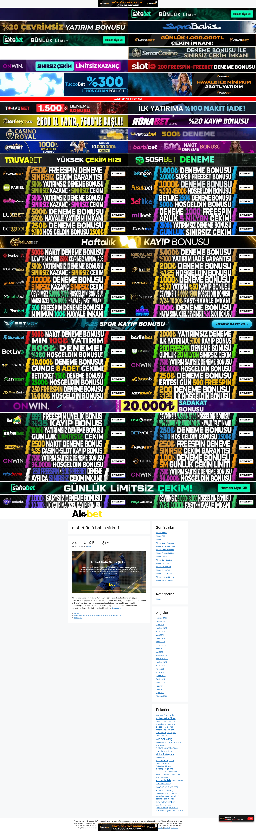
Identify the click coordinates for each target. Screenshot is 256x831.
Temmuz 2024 (162, 659)
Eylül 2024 (160, 652)
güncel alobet (162, 807)
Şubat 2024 (161, 676)
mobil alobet (117, 615)
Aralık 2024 (160, 642)
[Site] (64, 173)
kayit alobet (173, 808)
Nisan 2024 (160, 669)
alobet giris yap (161, 735)
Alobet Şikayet (172, 793)
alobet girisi (171, 733)
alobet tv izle (163, 780)
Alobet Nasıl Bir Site (163, 766)
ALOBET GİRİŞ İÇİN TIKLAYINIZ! (128, 99)
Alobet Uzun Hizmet (164, 574)
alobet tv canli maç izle (162, 777)
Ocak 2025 (160, 638)
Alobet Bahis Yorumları (165, 550)
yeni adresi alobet (175, 810)
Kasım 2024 (161, 645)
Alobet (76, 613)
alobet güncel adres (161, 745)
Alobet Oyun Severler (164, 563)
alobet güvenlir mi (164, 751)
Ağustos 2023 (161, 696)
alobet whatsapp (163, 783)
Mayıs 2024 (160, 666)
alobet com (161, 732)
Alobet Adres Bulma (164, 570)
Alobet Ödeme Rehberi (165, 553)
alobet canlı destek (164, 727)
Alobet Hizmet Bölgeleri (165, 577)
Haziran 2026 (161, 618)
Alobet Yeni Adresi (167, 786)
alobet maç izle (165, 760)
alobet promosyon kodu (162, 771)
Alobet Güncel (176, 742)
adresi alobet (159, 715)
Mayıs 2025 (160, 632)
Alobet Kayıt (160, 757)
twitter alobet (161, 811)
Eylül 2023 (160, 693)
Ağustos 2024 (161, 655)
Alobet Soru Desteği (164, 560)
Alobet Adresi (161, 533)
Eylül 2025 (160, 625)
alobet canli (171, 721)
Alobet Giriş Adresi (163, 742)
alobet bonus (161, 721)
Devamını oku (117, 608)
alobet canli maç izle (165, 724)
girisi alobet (168, 805)
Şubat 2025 (160, 635)
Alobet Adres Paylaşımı (165, 546)
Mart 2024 (160, 672)
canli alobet (174, 796)
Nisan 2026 (160, 621)
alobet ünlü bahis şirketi (104, 615)
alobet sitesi (173, 772)
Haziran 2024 (161, 662)
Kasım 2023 (161, 686)
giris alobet (160, 805)
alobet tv (159, 774)
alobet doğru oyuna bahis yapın (85, 615)
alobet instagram (165, 754)
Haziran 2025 (161, 628)
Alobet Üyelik (161, 793)
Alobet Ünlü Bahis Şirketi (92, 542)
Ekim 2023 (160, 689)
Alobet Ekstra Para (163, 567)
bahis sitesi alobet (162, 796)
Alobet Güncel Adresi (167, 748)
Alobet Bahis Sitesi (166, 718)
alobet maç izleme (162, 763)
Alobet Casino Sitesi (165, 730)
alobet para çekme (164, 769)
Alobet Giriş (161, 536)
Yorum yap (78, 618)
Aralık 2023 (160, 683)
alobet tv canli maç (172, 774)
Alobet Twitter (177, 781)
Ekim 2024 (160, 649)
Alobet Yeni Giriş (164, 790)
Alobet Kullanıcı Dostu (165, 557)
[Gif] (128, 242)
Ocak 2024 (160, 679)
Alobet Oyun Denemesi (165, 543)
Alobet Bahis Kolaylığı (164, 580)
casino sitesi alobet (165, 799)
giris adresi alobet (165, 802)
